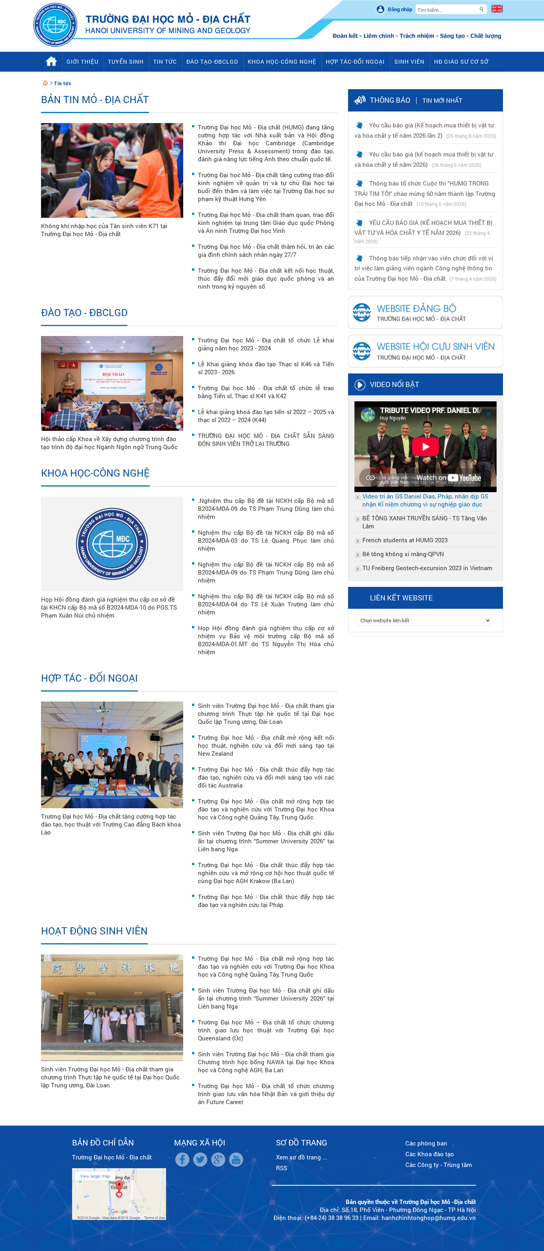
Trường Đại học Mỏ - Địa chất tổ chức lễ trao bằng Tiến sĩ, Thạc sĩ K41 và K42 (266, 392)
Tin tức (62, 83)
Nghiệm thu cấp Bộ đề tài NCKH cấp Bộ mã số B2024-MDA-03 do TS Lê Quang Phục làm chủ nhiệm (266, 540)
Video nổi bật (394, 384)
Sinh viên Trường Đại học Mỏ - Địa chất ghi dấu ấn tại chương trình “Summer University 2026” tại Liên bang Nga (266, 841)
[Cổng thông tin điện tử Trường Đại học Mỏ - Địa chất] (45, 82)
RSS (281, 1168)
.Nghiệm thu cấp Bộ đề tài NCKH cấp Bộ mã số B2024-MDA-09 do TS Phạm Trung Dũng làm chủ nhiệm (266, 508)
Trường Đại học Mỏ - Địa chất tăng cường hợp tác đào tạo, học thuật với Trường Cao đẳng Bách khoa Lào (111, 824)
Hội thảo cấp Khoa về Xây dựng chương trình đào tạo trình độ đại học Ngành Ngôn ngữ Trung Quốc (109, 443)
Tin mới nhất (442, 100)
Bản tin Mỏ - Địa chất (95, 99)
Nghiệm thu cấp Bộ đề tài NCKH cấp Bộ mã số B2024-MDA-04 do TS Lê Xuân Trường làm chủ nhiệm (266, 604)
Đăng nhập (400, 9)
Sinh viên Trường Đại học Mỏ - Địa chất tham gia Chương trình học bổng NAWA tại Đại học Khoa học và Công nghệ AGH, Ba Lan (266, 1062)
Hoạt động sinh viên (94, 930)
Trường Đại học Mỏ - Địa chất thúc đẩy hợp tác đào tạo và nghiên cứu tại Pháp (266, 901)
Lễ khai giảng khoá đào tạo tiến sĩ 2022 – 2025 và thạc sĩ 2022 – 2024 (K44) (266, 416)
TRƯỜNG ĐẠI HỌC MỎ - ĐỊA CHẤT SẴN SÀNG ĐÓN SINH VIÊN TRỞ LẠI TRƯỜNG (266, 440)
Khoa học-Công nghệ (95, 472)
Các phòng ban (426, 1143)
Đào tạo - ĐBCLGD (84, 312)
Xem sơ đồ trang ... (301, 1157)
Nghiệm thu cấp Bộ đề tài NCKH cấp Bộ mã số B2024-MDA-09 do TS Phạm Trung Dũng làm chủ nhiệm (266, 572)
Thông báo (390, 100)
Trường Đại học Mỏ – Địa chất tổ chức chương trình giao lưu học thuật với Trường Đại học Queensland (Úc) (266, 1030)
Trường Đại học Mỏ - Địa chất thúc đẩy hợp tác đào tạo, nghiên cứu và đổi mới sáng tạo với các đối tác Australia (266, 777)
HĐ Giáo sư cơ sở (461, 61)
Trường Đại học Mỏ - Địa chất (112, 1157)
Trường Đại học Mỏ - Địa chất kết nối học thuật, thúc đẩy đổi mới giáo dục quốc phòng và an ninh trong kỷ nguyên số (266, 278)
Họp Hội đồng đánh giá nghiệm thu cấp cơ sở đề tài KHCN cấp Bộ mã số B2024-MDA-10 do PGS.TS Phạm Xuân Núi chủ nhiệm (109, 607)
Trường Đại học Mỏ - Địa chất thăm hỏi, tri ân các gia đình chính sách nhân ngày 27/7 (266, 250)
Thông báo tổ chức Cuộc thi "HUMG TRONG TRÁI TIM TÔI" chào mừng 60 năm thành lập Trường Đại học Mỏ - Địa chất (424, 193)
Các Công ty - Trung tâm (438, 1165)
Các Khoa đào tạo (429, 1154)
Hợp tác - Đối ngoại (89, 677)
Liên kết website (401, 597)
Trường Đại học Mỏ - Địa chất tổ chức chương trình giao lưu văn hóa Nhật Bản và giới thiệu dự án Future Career (266, 1094)
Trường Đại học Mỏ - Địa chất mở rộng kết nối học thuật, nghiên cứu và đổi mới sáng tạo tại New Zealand (266, 745)
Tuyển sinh (126, 61)
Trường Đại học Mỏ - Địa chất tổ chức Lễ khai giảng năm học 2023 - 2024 (266, 344)
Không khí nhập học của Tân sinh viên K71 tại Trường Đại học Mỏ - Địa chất (104, 230)
